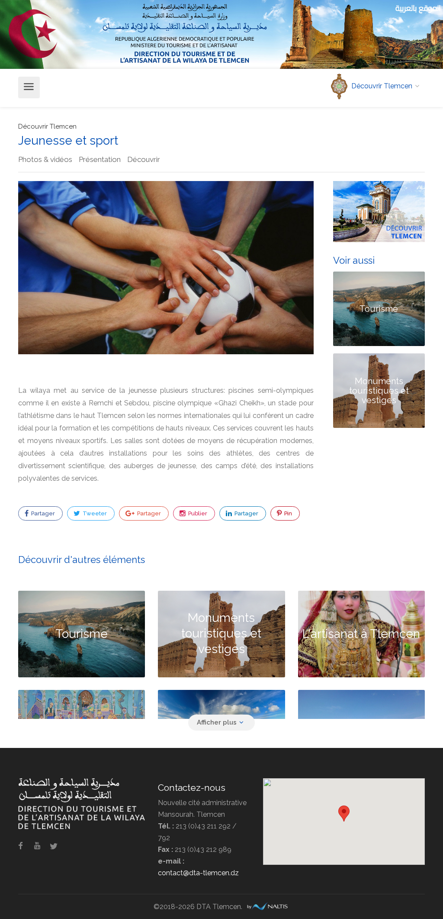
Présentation (100, 159)
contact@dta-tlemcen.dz (198, 873)
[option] (166, 267)
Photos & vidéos (45, 159)
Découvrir (143, 159)
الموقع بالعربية (418, 8)
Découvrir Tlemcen (47, 126)
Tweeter (94, 513)
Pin (287, 513)
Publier (197, 513)
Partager (42, 513)
